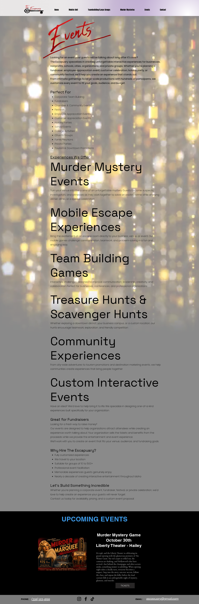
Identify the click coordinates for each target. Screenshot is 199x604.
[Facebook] (85, 599)
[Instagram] (79, 599)
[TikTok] (92, 599)
